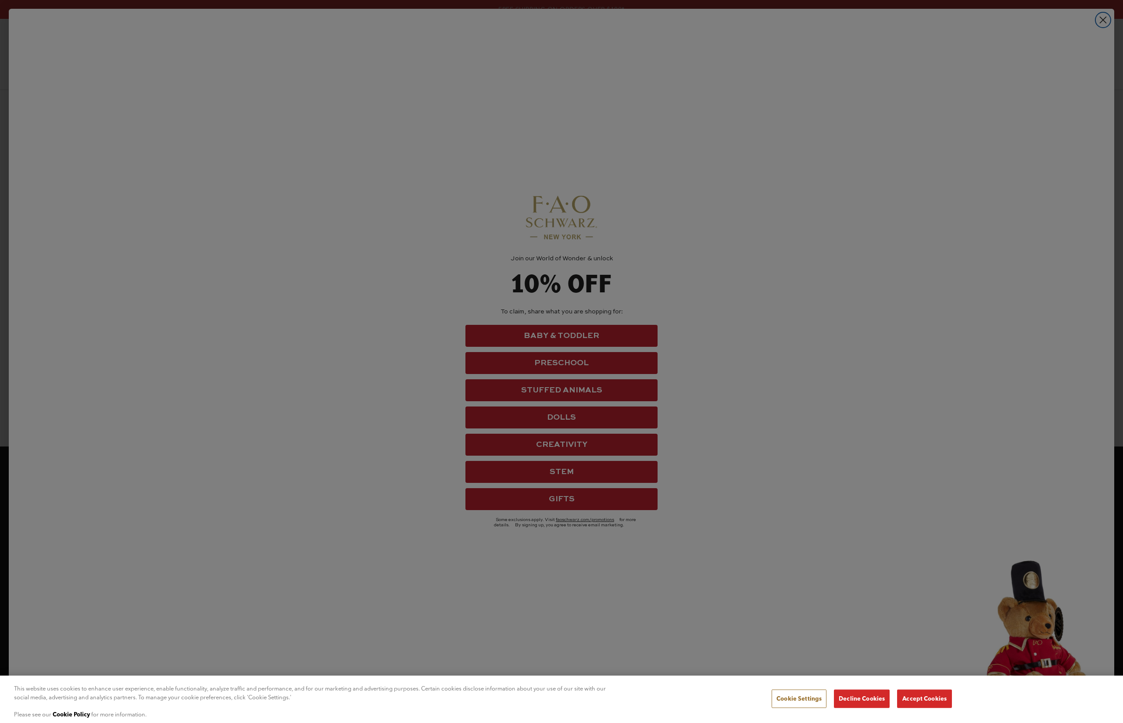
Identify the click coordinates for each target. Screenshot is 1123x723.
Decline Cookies (862, 698)
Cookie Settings (799, 698)
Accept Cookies (924, 698)
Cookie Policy (71, 713)
